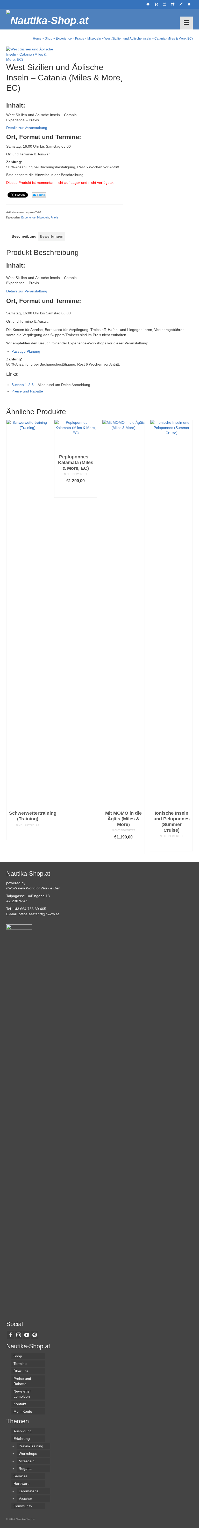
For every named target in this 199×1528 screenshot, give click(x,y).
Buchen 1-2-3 (22, 385)
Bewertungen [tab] (51, 236)
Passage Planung (25, 351)
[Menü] (186, 23)
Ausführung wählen (28, 833)
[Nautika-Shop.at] (99, 19)
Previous (10, 636)
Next (188, 636)
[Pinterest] (34, 1335)
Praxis (55, 217)
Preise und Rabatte (27, 391)
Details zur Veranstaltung (26, 128)
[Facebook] (10, 1335)
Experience (28, 217)
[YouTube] (26, 1335)
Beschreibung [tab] (24, 236)
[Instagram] (18, 1335)
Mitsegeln (43, 217)
